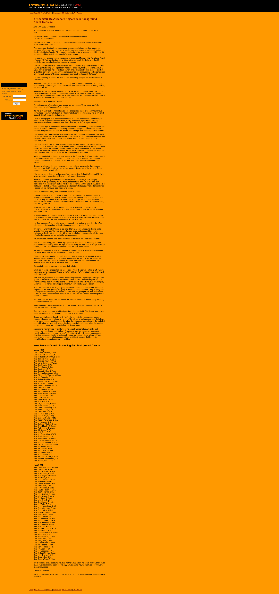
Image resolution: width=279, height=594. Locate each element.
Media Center (67, 13)
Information (57, 13)
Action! (49, 13)
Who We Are (77, 13)
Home (31, 13)
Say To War (40, 13)
